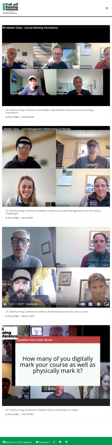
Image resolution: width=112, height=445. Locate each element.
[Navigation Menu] (107, 8)
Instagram (54, 442)
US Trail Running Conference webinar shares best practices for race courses (46, 311)
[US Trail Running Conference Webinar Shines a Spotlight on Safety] (56, 365)
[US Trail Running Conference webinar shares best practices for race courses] (56, 267)
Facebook (60, 442)
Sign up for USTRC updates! (19, 442)
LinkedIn (66, 442)
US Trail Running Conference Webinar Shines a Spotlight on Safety (41, 410)
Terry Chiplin (13, 117)
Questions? (44, 442)
